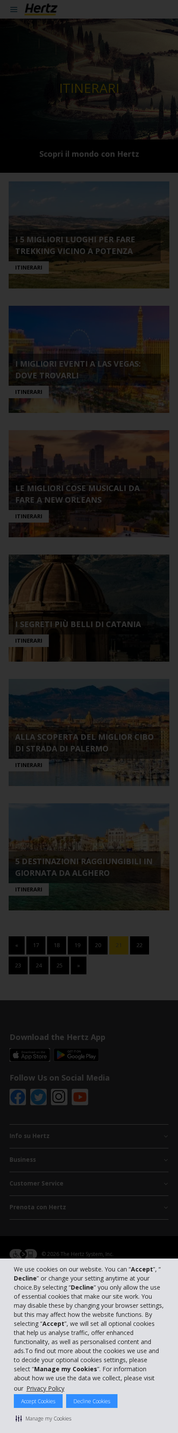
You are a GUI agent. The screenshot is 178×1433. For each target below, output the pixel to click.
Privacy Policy (45, 1388)
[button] (43, 1418)
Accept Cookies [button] (38, 1401)
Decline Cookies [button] (91, 1401)
